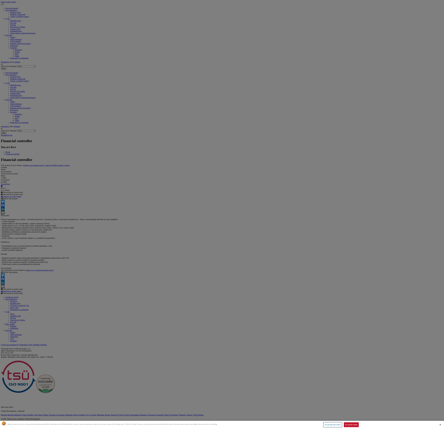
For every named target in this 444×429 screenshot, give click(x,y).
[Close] (440, 424)
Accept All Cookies (351, 425)
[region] (222, 425)
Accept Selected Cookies (333, 425)
